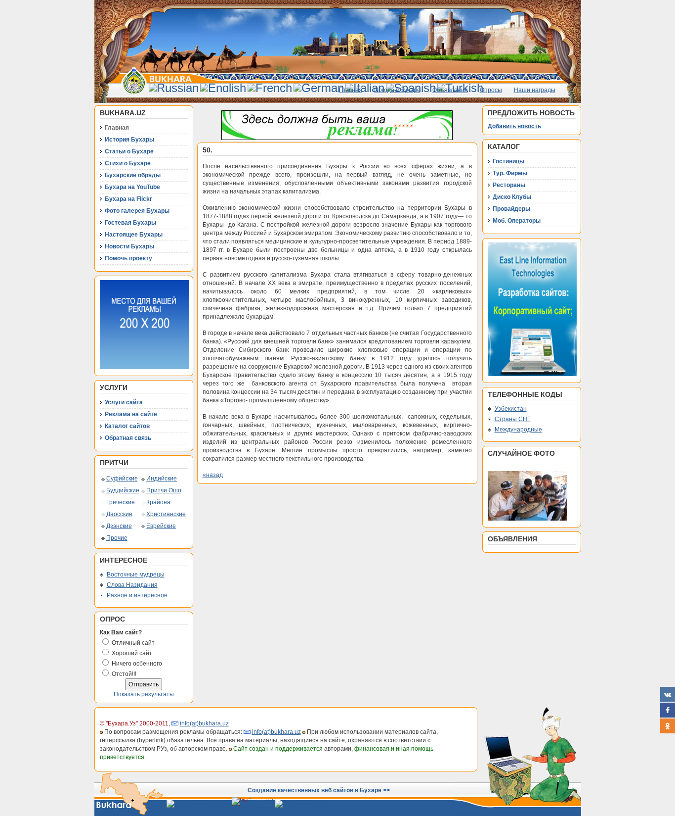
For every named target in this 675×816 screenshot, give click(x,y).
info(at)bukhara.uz (204, 723)
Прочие (116, 537)
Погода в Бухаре (397, 90)
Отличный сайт (133, 642)
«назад (213, 475)
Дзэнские (119, 526)
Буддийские (122, 490)
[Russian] (174, 88)
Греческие (120, 502)
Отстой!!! (124, 674)
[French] (270, 88)
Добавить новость (514, 126)
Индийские (161, 478)
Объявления (450, 90)
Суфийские (122, 478)
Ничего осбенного (137, 663)
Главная (350, 90)
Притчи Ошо (163, 490)
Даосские (119, 514)
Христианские (166, 514)
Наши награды (534, 90)
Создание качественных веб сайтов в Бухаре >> (319, 790)
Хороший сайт (132, 653)
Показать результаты (144, 694)
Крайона (158, 502)
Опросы (491, 90)
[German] (319, 88)
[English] (223, 88)
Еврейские (161, 526)
